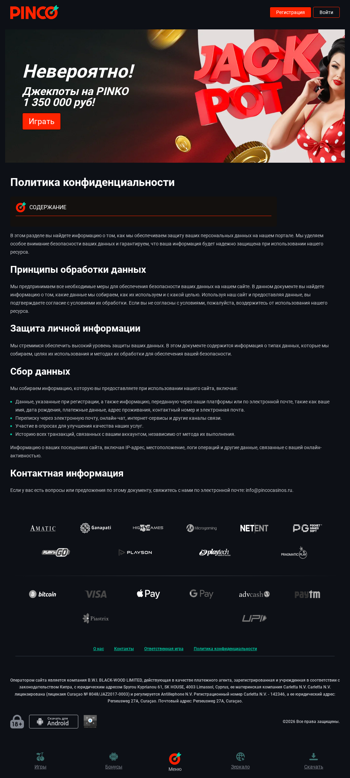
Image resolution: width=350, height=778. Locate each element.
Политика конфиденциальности (225, 649)
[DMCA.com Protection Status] (90, 721)
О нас (98, 649)
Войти (326, 12)
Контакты (124, 649)
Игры (40, 766)
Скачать (313, 766)
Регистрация (290, 12)
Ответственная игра (164, 649)
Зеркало (240, 766)
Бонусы (113, 766)
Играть (41, 121)
